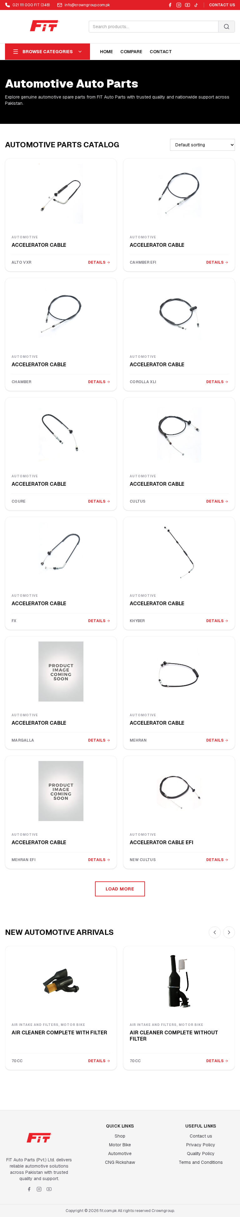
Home (106, 51)
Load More (120, 889)
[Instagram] (178, 5)
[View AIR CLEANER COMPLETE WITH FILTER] (61, 981)
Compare (131, 51)
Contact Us (222, 5)
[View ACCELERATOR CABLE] (61, 194)
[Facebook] (170, 5)
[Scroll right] (229, 932)
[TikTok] (196, 5)
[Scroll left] (215, 932)
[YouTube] (187, 5)
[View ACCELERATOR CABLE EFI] (179, 791)
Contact (161, 51)
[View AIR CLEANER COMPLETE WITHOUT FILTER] (179, 981)
